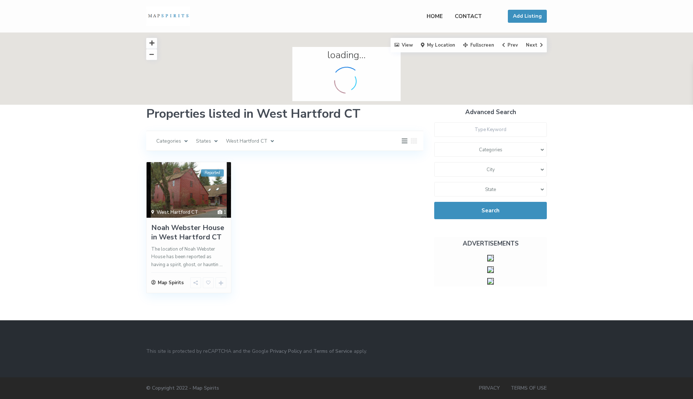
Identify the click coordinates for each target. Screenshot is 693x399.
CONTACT (468, 16)
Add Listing (527, 16)
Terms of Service (332, 351)
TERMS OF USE (529, 388)
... (221, 264)
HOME (435, 16)
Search (490, 210)
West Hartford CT (177, 212)
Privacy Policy (286, 351)
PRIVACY (489, 388)
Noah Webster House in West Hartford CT (187, 232)
